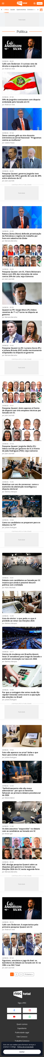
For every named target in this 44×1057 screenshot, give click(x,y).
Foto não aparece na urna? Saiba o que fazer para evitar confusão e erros (20, 753)
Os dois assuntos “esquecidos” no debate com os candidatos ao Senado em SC (21, 829)
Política (6, 10)
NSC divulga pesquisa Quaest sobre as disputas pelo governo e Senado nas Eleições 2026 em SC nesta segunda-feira (21, 866)
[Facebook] (14, 1010)
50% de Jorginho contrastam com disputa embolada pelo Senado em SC (21, 100)
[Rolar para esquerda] (2, 9)
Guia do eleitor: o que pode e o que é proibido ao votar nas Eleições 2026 (19, 619)
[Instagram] (30, 1010)
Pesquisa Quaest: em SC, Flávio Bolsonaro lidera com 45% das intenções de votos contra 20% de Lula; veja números (21, 274)
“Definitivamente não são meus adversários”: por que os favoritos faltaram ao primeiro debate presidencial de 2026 (21, 792)
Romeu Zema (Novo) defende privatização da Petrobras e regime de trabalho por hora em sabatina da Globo (21, 236)
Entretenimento (33, 10)
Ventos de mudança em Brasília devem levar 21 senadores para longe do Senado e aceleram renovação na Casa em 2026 (22, 656)
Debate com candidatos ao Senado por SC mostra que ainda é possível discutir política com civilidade (21, 582)
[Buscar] (34, 3)
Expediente (22, 1028)
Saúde (12, 10)
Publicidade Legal (22, 1032)
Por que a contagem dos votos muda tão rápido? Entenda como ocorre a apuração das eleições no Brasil (21, 694)
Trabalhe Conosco (22, 1041)
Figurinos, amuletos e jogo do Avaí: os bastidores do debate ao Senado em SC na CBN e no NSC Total (21, 962)
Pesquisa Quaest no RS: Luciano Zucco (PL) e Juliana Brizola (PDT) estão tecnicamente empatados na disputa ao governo (22, 350)
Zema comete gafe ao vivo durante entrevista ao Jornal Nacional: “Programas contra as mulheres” (21, 137)
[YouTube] (14, 1016)
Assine (39, 3)
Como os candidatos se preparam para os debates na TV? (21, 523)
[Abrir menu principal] (2, 3)
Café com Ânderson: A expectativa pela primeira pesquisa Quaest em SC (20, 925)
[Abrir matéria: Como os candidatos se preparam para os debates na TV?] (22, 506)
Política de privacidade (25, 1047)
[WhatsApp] (30, 1016)
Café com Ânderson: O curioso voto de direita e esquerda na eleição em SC (19, 64)
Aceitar (22, 1052)
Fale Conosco (22, 1036)
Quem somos (22, 1024)
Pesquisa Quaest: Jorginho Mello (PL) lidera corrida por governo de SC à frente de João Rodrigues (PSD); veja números (21, 448)
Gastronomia (21, 10)
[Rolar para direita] (38, 9)
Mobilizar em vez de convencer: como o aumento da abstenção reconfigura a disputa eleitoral (20, 486)
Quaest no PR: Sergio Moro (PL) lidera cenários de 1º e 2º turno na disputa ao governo (20, 312)
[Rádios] (41, 9)
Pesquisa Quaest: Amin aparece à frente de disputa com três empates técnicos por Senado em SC (21, 410)
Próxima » (29, 974)
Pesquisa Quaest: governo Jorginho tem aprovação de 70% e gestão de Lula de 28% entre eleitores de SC (21, 175)
